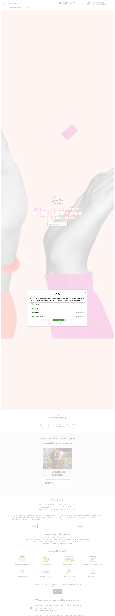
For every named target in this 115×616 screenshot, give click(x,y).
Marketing (36, 312)
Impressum (56, 323)
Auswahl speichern (47, 320)
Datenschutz (63, 323)
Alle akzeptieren (59, 320)
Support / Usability (38, 316)
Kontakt (51, 323)
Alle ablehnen (69, 320)
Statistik (36, 308)
